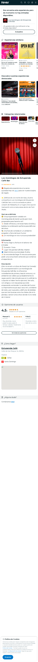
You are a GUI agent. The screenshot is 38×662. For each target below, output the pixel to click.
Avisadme (19, 32)
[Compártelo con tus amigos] (35, 140)
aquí (16, 191)
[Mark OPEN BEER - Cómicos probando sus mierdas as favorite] (33, 44)
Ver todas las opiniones (19, 333)
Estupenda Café (9, 348)
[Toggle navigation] (36, 2)
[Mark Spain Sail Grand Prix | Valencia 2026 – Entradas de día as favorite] (33, 83)
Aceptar (8, 657)
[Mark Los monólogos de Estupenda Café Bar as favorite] (35, 145)
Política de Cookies (7, 648)
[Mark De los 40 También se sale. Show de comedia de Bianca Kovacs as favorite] (15, 44)
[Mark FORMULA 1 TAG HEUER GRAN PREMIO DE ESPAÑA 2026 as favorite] (15, 83)
